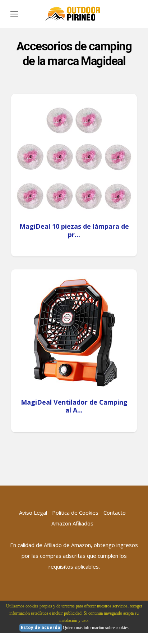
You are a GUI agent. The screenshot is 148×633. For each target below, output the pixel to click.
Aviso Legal (33, 512)
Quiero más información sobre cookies (96, 627)
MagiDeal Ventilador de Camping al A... (74, 406)
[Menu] (14, 14)
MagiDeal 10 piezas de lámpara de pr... (74, 230)
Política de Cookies (75, 512)
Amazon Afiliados (72, 523)
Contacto (114, 512)
